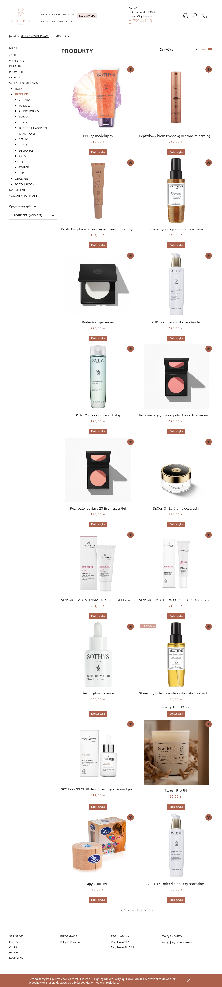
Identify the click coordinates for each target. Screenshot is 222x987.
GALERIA (14, 952)
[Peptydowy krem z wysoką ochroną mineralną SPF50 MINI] (98, 190)
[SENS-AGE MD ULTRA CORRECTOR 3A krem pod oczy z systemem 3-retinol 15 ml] (176, 562)
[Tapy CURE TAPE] (98, 845)
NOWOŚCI (15, 77)
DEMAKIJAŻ (26, 150)
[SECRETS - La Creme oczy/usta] (176, 470)
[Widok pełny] (210, 49)
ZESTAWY (25, 100)
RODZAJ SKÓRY (24, 184)
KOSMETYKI (16, 958)
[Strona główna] (23, 16)
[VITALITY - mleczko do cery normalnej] (176, 845)
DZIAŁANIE (21, 179)
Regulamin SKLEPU (122, 947)
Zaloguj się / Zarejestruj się (178, 942)
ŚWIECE (24, 167)
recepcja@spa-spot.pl (141, 16)
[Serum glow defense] (98, 654)
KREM (22, 156)
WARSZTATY (16, 60)
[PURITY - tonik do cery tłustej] (98, 376)
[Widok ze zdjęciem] (203, 49)
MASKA (23, 117)
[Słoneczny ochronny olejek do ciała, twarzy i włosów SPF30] (176, 654)
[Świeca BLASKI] (176, 752)
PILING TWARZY (29, 111)
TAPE (22, 173)
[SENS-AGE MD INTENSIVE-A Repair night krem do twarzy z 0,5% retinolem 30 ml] (98, 562)
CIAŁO (23, 122)
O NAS (13, 947)
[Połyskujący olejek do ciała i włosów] (176, 190)
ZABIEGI (14, 55)
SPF (21, 162)
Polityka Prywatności (72, 942)
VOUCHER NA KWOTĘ (23, 195)
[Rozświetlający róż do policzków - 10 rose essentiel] (176, 376)
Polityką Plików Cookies (128, 979)
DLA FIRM (15, 66)
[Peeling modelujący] (98, 97)
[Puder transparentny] (98, 283)
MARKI (19, 89)
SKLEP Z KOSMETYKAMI (24, 83)
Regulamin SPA (120, 942)
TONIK (23, 145)
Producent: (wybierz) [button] (27, 215)
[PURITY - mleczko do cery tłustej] (176, 283)
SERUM (23, 139)
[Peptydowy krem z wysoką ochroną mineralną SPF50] (176, 97)
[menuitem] (45, 14)
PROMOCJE (16, 72)
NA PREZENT (17, 190)
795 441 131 (143, 20)
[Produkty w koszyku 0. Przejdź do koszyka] (204, 18)
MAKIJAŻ (24, 105)
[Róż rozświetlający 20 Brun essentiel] (98, 470)
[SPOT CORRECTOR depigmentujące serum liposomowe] (98, 751)
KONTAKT (15, 942)
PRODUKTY (22, 94)
